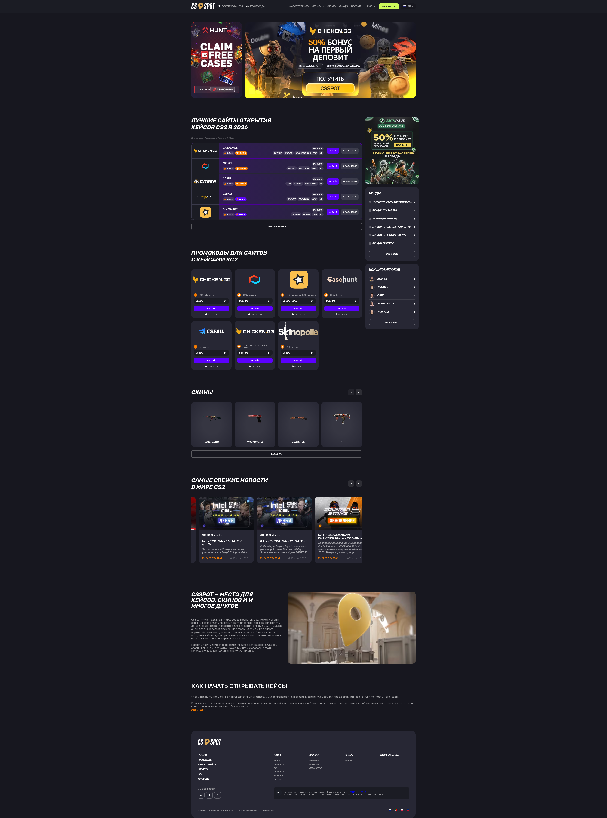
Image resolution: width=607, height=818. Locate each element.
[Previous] (351, 483)
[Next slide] (259, 91)
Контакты (268, 810)
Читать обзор (350, 151)
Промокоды (257, 6)
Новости (203, 769)
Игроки (356, 6)
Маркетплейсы (299, 6)
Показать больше (276, 226)
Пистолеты (280, 764)
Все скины (276, 454)
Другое (277, 779)
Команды (203, 779)
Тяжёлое (278, 776)
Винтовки (279, 772)
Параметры (315, 768)
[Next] (359, 392)
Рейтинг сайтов (232, 6)
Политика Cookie (248, 810)
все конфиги (392, 322)
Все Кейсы (297, 54)
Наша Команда (389, 755)
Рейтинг (203, 755)
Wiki (200, 774)
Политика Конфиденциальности (215, 810)
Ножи (277, 760)
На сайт (333, 151)
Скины (316, 6)
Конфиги (314, 760)
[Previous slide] (252, 91)
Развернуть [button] (198, 710)
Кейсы (331, 6)
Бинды (343, 6)
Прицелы (314, 764)
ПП (275, 768)
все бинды (392, 254)
